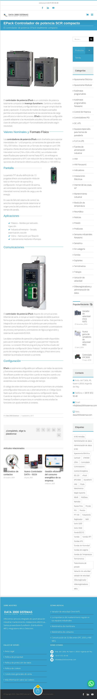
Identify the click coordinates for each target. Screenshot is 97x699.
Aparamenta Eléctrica (83, 79)
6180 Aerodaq (79, 436)
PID (75, 510)
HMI (76, 159)
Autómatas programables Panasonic (80, 102)
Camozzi (77, 458)
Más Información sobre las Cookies (19, 679)
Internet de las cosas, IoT (83, 186)
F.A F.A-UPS (79, 141)
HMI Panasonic (80, 164)
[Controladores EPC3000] (78, 355)
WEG (76, 589)
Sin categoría (79, 249)
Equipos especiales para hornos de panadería (82, 132)
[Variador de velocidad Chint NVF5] (78, 311)
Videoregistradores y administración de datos (82, 289)
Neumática (78, 211)
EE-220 (76, 475)
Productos (78, 228)
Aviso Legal (9, 651)
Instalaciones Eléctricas (79, 177)
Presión (77, 223)
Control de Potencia (82, 112)
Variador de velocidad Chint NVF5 (86, 316)
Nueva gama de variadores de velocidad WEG (86, 338)
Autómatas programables (80, 92)
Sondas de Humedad (82, 545)
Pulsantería (86, 515)
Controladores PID (81, 117)
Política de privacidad (14, 657)
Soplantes (78, 260)
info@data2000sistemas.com (85, 405)
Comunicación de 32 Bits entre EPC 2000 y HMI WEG (71, 639)
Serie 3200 (78, 523)
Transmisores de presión (80, 565)
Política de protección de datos (18, 662)
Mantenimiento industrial (80, 195)
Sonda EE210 (79, 532)
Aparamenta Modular (83, 85)
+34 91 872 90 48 (61, 655)
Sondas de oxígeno (81, 550)
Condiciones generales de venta (18, 674)
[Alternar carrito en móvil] (87, 14)
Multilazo (84, 497)
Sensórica (78, 243)
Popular (76, 304)
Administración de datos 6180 (83, 447)
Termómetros (80, 266)
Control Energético (81, 471)
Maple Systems (79, 493)
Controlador (85, 462)
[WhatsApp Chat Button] (91, 683)
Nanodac (77, 501)
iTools (82, 484)
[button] (5, 469)
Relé (87, 519)
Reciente (84, 304)
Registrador (78, 519)
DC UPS (77, 123)
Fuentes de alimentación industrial (79, 149)
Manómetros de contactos (63, 632)
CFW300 (86, 458)
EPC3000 (77, 480)
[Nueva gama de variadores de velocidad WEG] (78, 332)
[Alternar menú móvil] (92, 14)
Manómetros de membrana (63, 626)
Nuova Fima (78, 506)
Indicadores (79, 170)
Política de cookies (13, 668)
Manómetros (79, 488)
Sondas (77, 255)
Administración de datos (83, 441)
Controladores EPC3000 (87, 356)
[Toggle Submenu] (89, 50)
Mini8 (76, 497)
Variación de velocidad (79, 279)
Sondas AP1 (87, 537)
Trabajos (77, 272)
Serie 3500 (78, 528)
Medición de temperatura (79, 204)
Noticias (77, 217)
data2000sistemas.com (82, 415)
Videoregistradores (81, 584)
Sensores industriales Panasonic (83, 236)
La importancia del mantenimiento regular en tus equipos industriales (71, 619)
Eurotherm (88, 480)
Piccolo (88, 506)
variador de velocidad (82, 575)
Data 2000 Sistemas (12, 416)
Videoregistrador (80, 580)
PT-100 (76, 515)
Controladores (79, 466)
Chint (76, 462)
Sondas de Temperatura (83, 554)
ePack (84, 475)
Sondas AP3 (78, 541)
